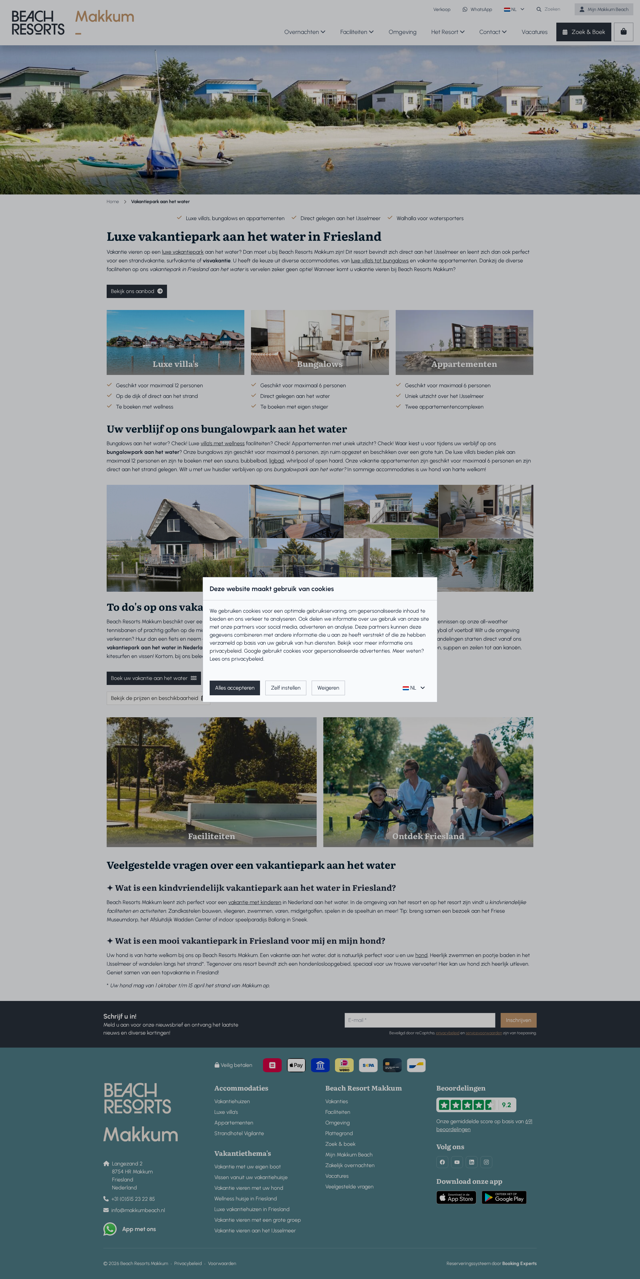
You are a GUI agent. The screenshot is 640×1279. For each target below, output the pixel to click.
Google (252, 651)
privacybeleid (226, 651)
